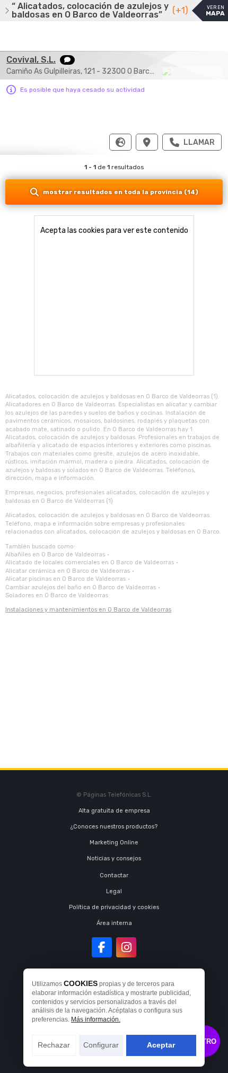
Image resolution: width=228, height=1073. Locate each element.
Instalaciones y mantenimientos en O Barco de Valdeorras (88, 609)
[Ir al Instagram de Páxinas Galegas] (126, 947)
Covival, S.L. (31, 60)
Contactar (114, 875)
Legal (114, 891)
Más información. (95, 1019)
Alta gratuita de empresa (114, 810)
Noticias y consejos (114, 858)
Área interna (114, 923)
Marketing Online (114, 842)
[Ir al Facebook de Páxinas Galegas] (102, 947)
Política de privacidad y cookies (114, 907)
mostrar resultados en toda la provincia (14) (120, 192)
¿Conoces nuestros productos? (114, 826)
